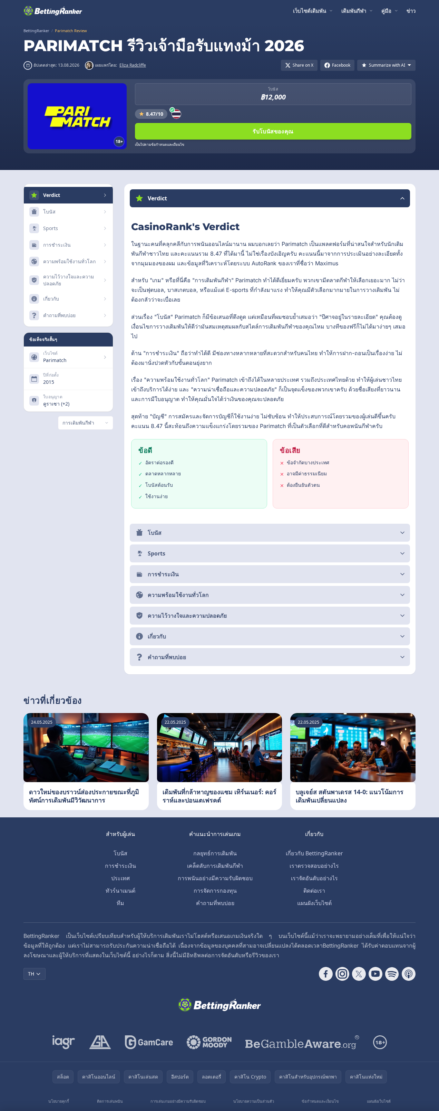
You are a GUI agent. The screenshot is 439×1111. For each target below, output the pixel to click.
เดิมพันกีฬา (353, 10)
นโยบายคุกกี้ (58, 1101)
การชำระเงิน (120, 866)
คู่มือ (386, 10)
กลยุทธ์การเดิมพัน (215, 853)
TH (31, 973)
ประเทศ (120, 878)
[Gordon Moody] (209, 1042)
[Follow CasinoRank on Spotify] (392, 974)
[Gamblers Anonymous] (100, 1042)
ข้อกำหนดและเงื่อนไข (320, 1101)
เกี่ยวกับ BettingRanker (314, 853)
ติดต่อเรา (314, 890)
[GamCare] (149, 1042)
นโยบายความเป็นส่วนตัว (253, 1101)
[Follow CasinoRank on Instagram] (342, 974)
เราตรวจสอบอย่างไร (314, 866)
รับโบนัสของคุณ (273, 131)
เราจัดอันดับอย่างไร (314, 878)
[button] (270, 198)
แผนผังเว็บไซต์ (314, 903)
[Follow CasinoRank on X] (359, 974)
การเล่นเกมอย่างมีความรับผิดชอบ (178, 1101)
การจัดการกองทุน (215, 890)
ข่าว (411, 10)
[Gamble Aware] (302, 1042)
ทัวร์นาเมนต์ (120, 890)
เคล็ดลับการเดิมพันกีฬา (215, 866)
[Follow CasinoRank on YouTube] (375, 974)
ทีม (120, 903)
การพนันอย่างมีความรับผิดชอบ (215, 878)
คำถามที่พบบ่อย (215, 903)
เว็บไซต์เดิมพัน (309, 10)
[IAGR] (63, 1042)
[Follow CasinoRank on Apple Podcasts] (409, 974)
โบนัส (120, 853)
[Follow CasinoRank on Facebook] (326, 974)
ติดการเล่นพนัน (110, 1101)
